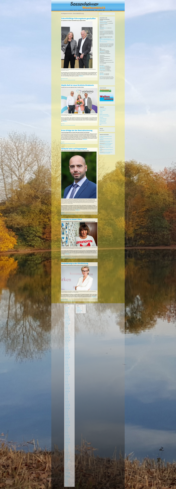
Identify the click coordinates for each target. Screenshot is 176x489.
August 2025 (67, 324)
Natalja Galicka (102, 51)
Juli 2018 (66, 445)
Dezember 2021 (67, 387)
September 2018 (67, 442)
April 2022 (66, 381)
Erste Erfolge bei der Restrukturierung (76, 130)
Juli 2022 (66, 377)
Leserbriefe (101, 117)
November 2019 (67, 422)
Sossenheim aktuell (65, 78)
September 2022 (67, 374)
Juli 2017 (66, 462)
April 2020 (66, 415)
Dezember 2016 (67, 472)
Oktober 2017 (67, 458)
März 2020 (66, 416)
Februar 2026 (67, 316)
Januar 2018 (67, 453)
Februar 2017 (67, 469)
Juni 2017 (66, 463)
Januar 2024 (67, 351)
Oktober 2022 (67, 372)
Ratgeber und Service (103, 120)
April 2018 (66, 449)
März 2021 (66, 399)
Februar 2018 (67, 452)
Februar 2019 (67, 435)
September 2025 (67, 323)
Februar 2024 (67, 350)
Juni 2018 (66, 446)
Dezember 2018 (67, 438)
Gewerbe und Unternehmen (104, 114)
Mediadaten (80, 10)
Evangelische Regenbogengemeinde (105, 38)
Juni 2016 (66, 480)
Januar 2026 (67, 317)
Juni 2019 (66, 429)
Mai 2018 (66, 448)
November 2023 (67, 354)
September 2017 (67, 459)
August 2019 (67, 426)
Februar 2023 (67, 367)
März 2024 (66, 348)
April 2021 (66, 398)
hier (108, 44)
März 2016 (66, 485)
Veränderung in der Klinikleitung (74, 263)
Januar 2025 (67, 334)
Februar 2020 (67, 418)
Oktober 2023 (67, 355)
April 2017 (66, 466)
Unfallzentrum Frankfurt (103, 23)
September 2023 (67, 357)
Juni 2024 (66, 344)
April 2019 (66, 432)
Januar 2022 (67, 385)
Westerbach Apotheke (103, 21)
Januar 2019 (67, 436)
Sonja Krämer (102, 74)
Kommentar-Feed (79, 310)
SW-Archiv (75, 10)
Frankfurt (63, 123)
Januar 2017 (67, 470)
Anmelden (78, 307)
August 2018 (67, 443)
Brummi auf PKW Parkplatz (106, 145)
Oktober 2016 (67, 475)
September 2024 (67, 340)
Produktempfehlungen (103, 118)
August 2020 (67, 409)
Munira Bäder (102, 66)
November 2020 (67, 405)
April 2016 (66, 483)
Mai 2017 (66, 465)
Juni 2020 (66, 412)
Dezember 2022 (67, 370)
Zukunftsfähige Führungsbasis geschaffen (78, 18)
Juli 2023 (66, 360)
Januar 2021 (67, 402)
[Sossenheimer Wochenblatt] (88, 5)
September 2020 (67, 408)
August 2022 (67, 375)
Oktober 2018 (67, 441)
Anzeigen (101, 111)
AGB (103, 10)
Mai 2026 (66, 311)
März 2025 (66, 331)
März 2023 (66, 365)
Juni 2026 (66, 310)
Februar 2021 (67, 401)
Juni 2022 (66, 378)
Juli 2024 (66, 343)
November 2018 (67, 439)
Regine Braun (102, 73)
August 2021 (67, 392)
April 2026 (66, 313)
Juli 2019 (66, 428)
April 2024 (66, 347)
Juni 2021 (66, 395)
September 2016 (67, 476)
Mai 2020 (66, 414)
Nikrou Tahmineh (102, 69)
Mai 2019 (66, 431)
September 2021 (67, 391)
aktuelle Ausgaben (102, 110)
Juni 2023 (66, 361)
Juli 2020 (66, 411)
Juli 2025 (66, 326)
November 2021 (67, 388)
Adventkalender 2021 (103, 108)
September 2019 (67, 425)
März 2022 (66, 382)
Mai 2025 (66, 328)
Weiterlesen (81, 76)
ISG (100, 40)
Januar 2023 (67, 368)
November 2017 (67, 456)
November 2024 (67, 337)
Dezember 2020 (67, 404)
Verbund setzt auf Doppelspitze (74, 149)
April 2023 (66, 364)
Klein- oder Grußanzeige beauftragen (88, 10)
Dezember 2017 (67, 455)
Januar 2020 (67, 419)
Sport (100, 124)
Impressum (100, 10)
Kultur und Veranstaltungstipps (104, 115)
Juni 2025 (66, 327)
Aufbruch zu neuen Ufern (71, 219)
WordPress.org (78, 311)
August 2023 (67, 358)
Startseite (71, 10)
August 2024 (67, 341)
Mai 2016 (66, 482)
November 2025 (67, 320)
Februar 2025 (67, 333)
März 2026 (66, 314)
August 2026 (67, 307)
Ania (100, 136)
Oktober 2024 (67, 338)
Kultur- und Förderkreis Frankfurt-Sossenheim (107, 39)
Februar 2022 (67, 384)
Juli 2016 (66, 479)
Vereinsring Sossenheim (103, 41)
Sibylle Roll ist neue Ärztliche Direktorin (77, 85)
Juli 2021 (66, 394)
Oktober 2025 (67, 321)
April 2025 (66, 330)
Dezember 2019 (67, 421)
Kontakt (96, 10)
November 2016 (67, 473)
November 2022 (67, 371)
